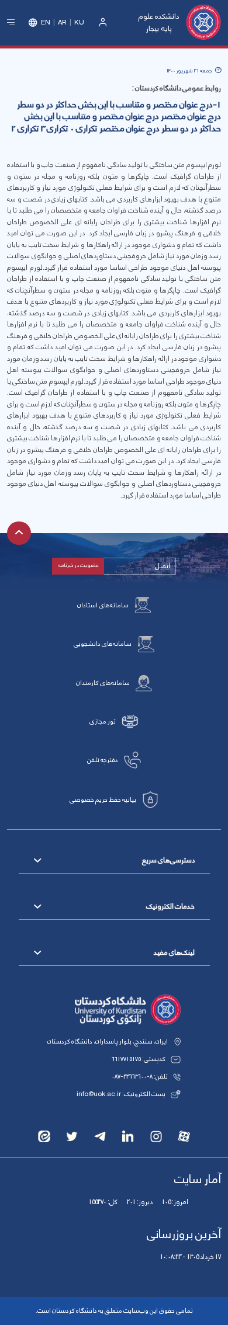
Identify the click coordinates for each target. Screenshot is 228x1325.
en (45, 23)
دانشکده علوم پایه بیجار (159, 22)
